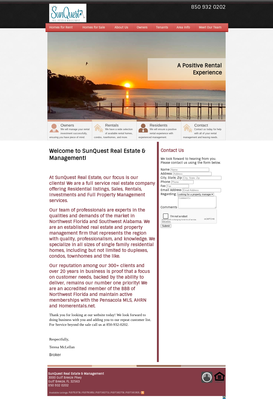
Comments (169, 207)
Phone (165, 182)
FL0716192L (132, 392)
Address (166, 174)
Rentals (113, 131)
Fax (163, 186)
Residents (157, 131)
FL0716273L (117, 392)
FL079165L (88, 392)
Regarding (168, 194)
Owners (69, 131)
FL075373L (75, 392)
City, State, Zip (171, 178)
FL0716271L (102, 392)
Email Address (171, 190)
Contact (202, 131)
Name (165, 170)
